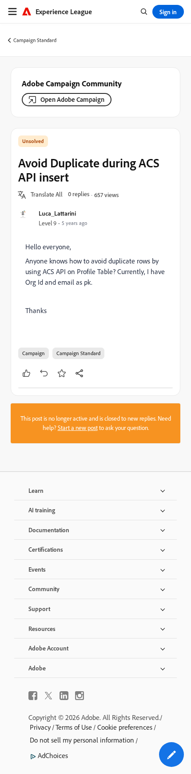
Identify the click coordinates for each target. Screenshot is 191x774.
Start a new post (78, 428)
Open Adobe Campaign (72, 99)
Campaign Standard (34, 40)
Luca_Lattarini (57, 213)
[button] (47, 194)
